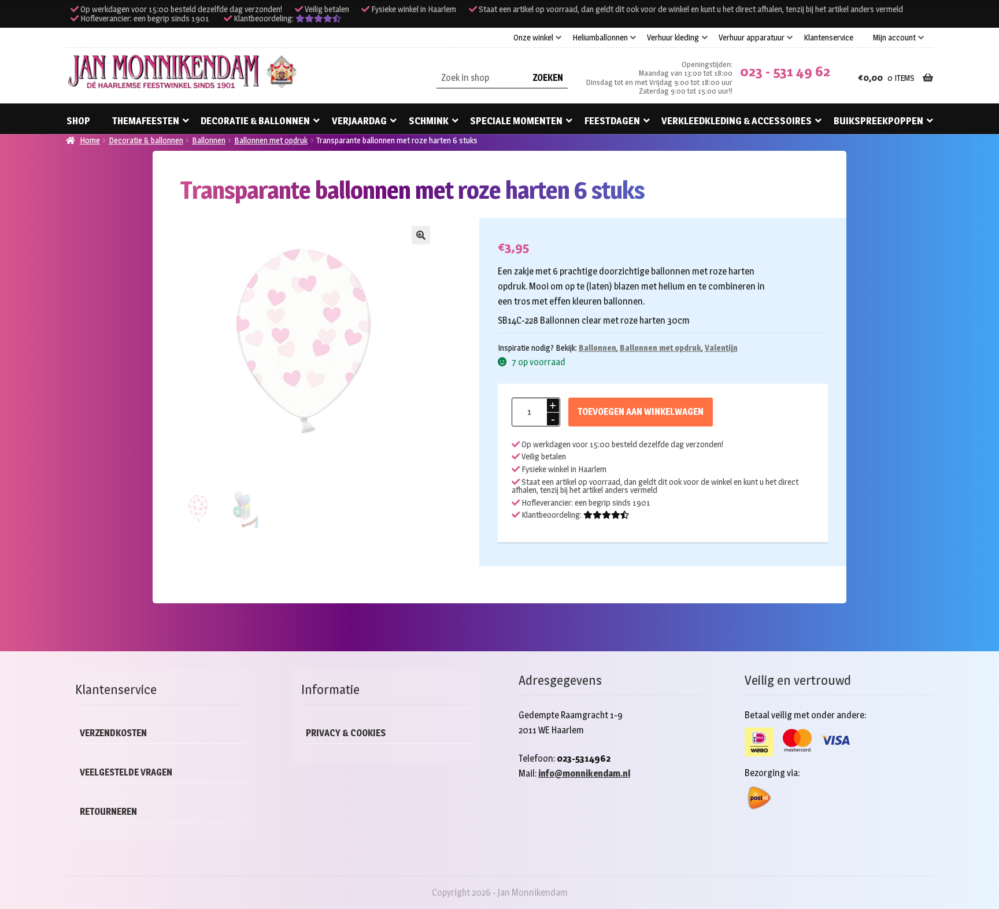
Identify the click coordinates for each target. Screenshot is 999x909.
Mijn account (894, 37)
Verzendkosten (113, 733)
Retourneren (108, 811)
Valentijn (721, 348)
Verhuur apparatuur (752, 37)
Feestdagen (612, 121)
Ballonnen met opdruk (271, 140)
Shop (78, 121)
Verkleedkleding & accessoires (736, 121)
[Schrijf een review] (318, 18)
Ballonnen (208, 140)
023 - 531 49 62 (785, 71)
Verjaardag (359, 121)
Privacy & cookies (346, 733)
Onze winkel (533, 37)
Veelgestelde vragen (126, 772)
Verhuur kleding (673, 37)
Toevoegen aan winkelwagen (641, 411)
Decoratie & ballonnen (255, 121)
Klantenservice (828, 37)
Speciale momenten (516, 121)
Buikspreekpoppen (878, 121)
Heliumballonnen (600, 37)
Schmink (429, 121)
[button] (421, 235)
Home (90, 140)
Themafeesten (145, 121)
